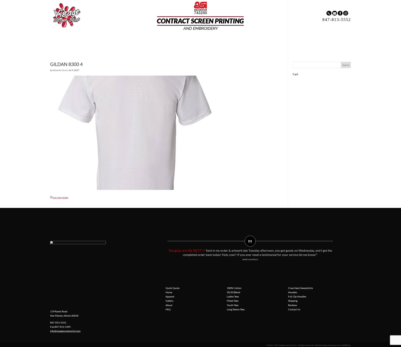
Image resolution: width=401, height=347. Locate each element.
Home (142, 38)
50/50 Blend (233, 292)
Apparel (158, 38)
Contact (222, 38)
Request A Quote (245, 38)
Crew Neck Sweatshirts (300, 287)
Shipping (292, 300)
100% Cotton (234, 287)
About (192, 38)
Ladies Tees (233, 296)
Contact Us (294, 309)
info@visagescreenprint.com (65, 330)
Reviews (292, 305)
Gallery (176, 38)
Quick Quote (173, 287)
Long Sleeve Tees (236, 309)
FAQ (206, 38)
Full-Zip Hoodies (297, 296)
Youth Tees (233, 305)
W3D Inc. (347, 345)
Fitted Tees (233, 300)
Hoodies (292, 292)
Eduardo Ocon (60, 70)
